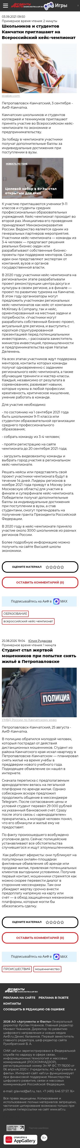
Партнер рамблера (38, 1128)
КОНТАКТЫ (12, 1003)
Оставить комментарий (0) (40, 582)
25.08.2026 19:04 (13, 641)
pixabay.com (11, 96)
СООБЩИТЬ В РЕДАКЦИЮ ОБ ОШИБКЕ (34, 1009)
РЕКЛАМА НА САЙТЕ (19, 998)
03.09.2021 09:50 (13, 17)
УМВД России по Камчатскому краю (29, 720)
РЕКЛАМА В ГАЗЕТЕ (54, 998)
